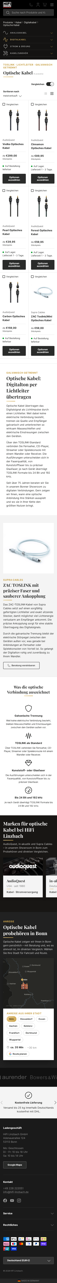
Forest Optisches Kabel (41, 232)
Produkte (8, 22)
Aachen (13, 1026)
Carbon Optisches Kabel (14, 318)
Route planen (20, 1053)
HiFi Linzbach (16, 1271)
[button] (44, 4)
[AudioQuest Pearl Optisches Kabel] (14, 205)
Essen (42, 1019)
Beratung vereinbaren (23, 665)
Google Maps (15, 1164)
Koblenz (28, 1026)
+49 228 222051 (13, 1188)
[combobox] (28, 12)
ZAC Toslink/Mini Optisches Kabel (41, 318)
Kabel (18, 22)
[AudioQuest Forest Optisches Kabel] (42, 205)
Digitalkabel (30, 22)
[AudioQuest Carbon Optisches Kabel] (14, 291)
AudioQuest (16, 881)
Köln (11, 1019)
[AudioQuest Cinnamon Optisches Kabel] (42, 119)
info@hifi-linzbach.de (15, 1192)
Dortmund (31, 1032)
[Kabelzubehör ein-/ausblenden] (51, 53)
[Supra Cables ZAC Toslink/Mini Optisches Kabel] (42, 291)
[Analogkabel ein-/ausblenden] (51, 33)
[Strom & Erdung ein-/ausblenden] (51, 46)
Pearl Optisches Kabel (12, 232)
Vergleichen (37, 84)
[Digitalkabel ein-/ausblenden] (51, 39)
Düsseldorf (26, 1019)
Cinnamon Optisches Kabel (41, 146)
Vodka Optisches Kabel (13, 146)
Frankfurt (14, 1032)
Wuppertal (15, 1039)
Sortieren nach (11, 91)
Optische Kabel (11, 25)
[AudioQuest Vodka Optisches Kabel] (14, 118)
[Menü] (51, 4)
